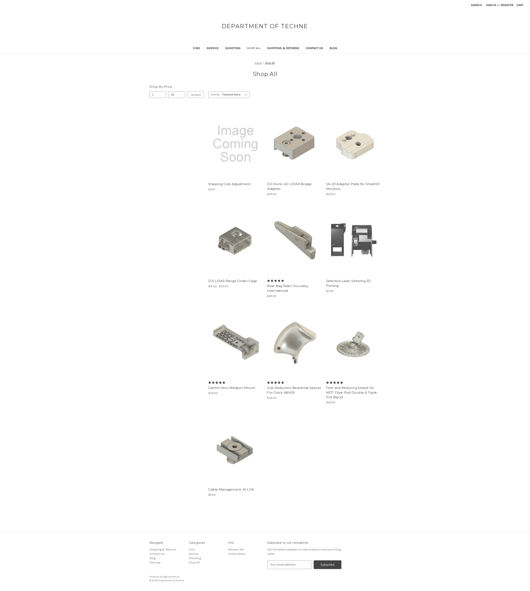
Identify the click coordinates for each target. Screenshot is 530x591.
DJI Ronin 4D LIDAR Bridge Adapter (289, 186)
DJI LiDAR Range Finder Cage (232, 281)
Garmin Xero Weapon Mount (231, 388)
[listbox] (235, 95)
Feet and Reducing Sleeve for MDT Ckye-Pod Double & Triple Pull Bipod (351, 392)
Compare (234, 144)
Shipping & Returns (283, 48)
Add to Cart (235, 151)
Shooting (232, 48)
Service (213, 48)
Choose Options (294, 151)
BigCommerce (171, 576)
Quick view (234, 136)
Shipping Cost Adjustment (229, 184)
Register (507, 5)
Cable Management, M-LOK (231, 489)
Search (476, 5)
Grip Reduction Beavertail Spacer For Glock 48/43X (294, 390)
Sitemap (155, 562)
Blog (333, 48)
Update (195, 94)
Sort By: (215, 94)
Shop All (254, 48)
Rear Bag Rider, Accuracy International (287, 288)
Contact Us (314, 48)
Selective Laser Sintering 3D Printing (348, 283)
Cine (196, 48)
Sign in (491, 5)
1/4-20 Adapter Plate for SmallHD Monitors (353, 186)
